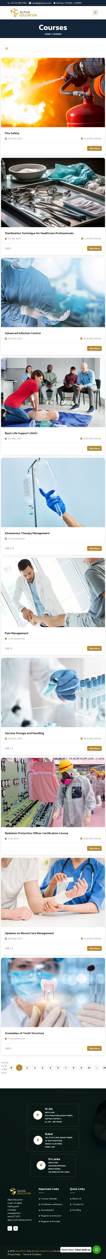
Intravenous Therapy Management (27, 533)
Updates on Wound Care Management (29, 933)
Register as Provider (50, 1221)
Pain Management (16, 633)
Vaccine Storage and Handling (24, 733)
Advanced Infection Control (23, 333)
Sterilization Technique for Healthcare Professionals (39, 233)
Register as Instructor (51, 1215)
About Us (76, 1198)
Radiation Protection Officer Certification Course (36, 833)
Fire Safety (12, 133)
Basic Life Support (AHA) (21, 433)
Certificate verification (51, 1204)
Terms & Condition (32, 1254)
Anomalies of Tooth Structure (24, 1033)
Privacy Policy (14, 1254)
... (97, 1067)
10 (89, 1067)
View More (94, 148)
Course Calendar (49, 1198)
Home (47, 34)
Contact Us (78, 1204)
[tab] (7, 48)
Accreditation (47, 1210)
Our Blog (76, 1210)
